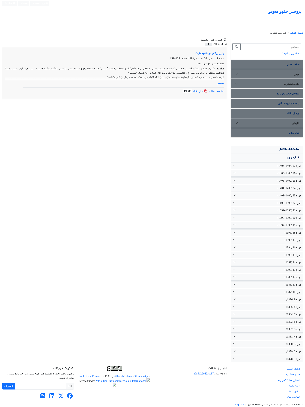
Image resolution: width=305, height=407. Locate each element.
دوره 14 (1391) (293, 262)
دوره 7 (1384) (293, 314)
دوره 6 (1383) (293, 321)
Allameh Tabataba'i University (131, 376)
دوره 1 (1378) (293, 359)
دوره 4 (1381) (293, 336)
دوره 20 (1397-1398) (289, 217)
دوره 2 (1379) (293, 351)
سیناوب (239, 404)
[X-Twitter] (61, 397)
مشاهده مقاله (216, 91)
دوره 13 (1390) (293, 269)
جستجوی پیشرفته (291, 53)
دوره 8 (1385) (293, 307)
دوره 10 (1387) (293, 292)
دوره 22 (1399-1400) (289, 203)
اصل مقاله (194, 91)
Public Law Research (91, 376)
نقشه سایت (293, 397)
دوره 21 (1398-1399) (289, 210)
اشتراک (8, 386)
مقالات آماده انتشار (289, 149)
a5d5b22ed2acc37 (203, 373)
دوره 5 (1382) (293, 329)
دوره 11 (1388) (293, 284)
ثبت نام (24, 3)
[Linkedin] (52, 397)
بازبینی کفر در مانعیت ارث (210, 53)
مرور (296, 74)
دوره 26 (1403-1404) (289, 173)
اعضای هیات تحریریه (288, 93)
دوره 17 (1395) (293, 240)
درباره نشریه (293, 374)
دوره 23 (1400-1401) (289, 195)
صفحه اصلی (296, 32)
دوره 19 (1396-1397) (289, 225)
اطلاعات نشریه (291, 83)
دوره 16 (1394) (293, 247)
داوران (295, 123)
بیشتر (220, 82)
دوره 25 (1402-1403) (289, 180)
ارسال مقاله (293, 113)
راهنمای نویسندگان (288, 103)
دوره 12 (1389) (293, 277)
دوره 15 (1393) (293, 255)
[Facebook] (70, 397)
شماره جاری (293, 157)
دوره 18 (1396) (293, 232)
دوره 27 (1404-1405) (289, 165)
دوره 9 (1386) (293, 299)
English (8, 3)
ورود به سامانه (39, 3)
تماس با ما (294, 132)
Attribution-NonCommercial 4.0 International (120, 381)
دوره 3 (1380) (293, 344)
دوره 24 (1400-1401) (289, 188)
